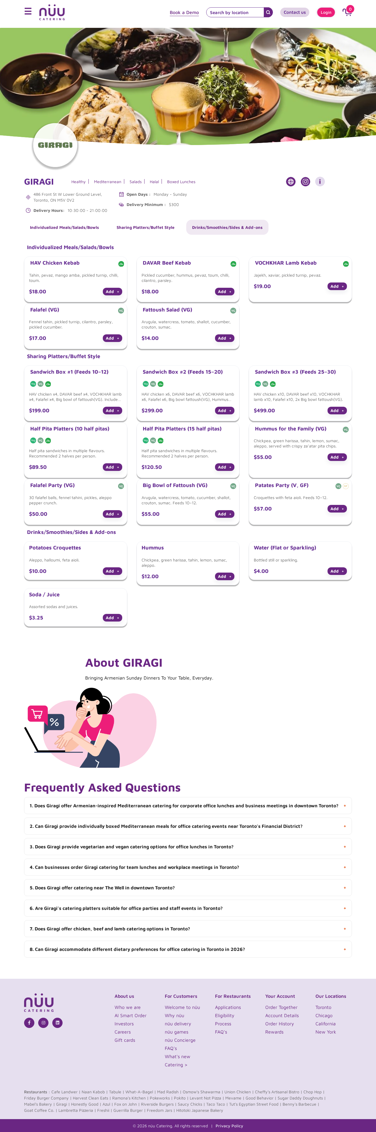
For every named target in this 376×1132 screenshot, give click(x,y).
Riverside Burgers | (159, 1104)
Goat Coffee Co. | (40, 1110)
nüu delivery (178, 1023)
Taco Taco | (217, 1104)
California (325, 1023)
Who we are (128, 1007)
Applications (228, 1007)
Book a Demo (184, 12)
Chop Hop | (314, 1091)
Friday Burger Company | (48, 1097)
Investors (124, 1023)
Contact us (295, 12)
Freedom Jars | (161, 1110)
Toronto (323, 1007)
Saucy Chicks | (191, 1104)
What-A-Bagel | (140, 1091)
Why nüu (174, 1015)
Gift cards (125, 1040)
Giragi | (63, 1104)
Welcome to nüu (182, 1007)
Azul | (108, 1104)
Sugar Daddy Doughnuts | (302, 1097)
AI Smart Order (131, 1015)
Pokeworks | (161, 1097)
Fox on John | (127, 1104)
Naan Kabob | (95, 1091)
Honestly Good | (86, 1104)
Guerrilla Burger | (129, 1110)
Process (223, 1023)
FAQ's (171, 1048)
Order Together (281, 1007)
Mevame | (234, 1097)
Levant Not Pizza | (207, 1097)
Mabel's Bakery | (39, 1104)
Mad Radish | (169, 1091)
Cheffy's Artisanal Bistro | (278, 1091)
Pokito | (181, 1097)
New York (325, 1031)
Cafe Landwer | (65, 1091)
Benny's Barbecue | (301, 1104)
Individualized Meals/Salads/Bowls (64, 227)
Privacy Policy (229, 1125)
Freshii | (104, 1110)
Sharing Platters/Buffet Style (145, 227)
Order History (279, 1023)
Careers (123, 1031)
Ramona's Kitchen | (130, 1097)
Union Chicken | (239, 1091)
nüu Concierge (180, 1040)
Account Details (282, 1015)
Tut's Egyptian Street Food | (255, 1104)
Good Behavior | (261, 1097)
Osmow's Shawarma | (203, 1091)
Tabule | (116, 1091)
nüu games (176, 1031)
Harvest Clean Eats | (92, 1097)
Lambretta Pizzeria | (77, 1110)
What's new (177, 1056)
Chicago (324, 1015)
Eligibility (224, 1015)
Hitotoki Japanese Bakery (199, 1110)
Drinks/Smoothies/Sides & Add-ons (227, 227)
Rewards (274, 1031)
